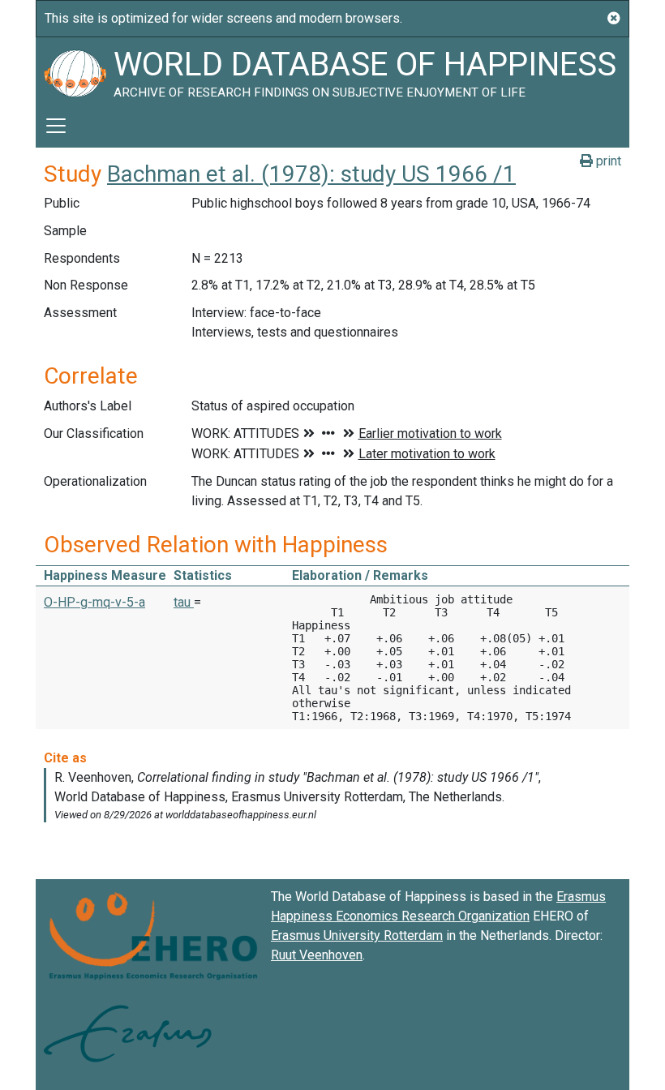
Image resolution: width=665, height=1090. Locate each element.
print (607, 161)
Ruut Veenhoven (317, 955)
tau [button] (184, 602)
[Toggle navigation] (56, 125)
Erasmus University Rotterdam (357, 935)
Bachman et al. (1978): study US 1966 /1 (311, 174)
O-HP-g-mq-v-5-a (94, 602)
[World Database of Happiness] (75, 70)
